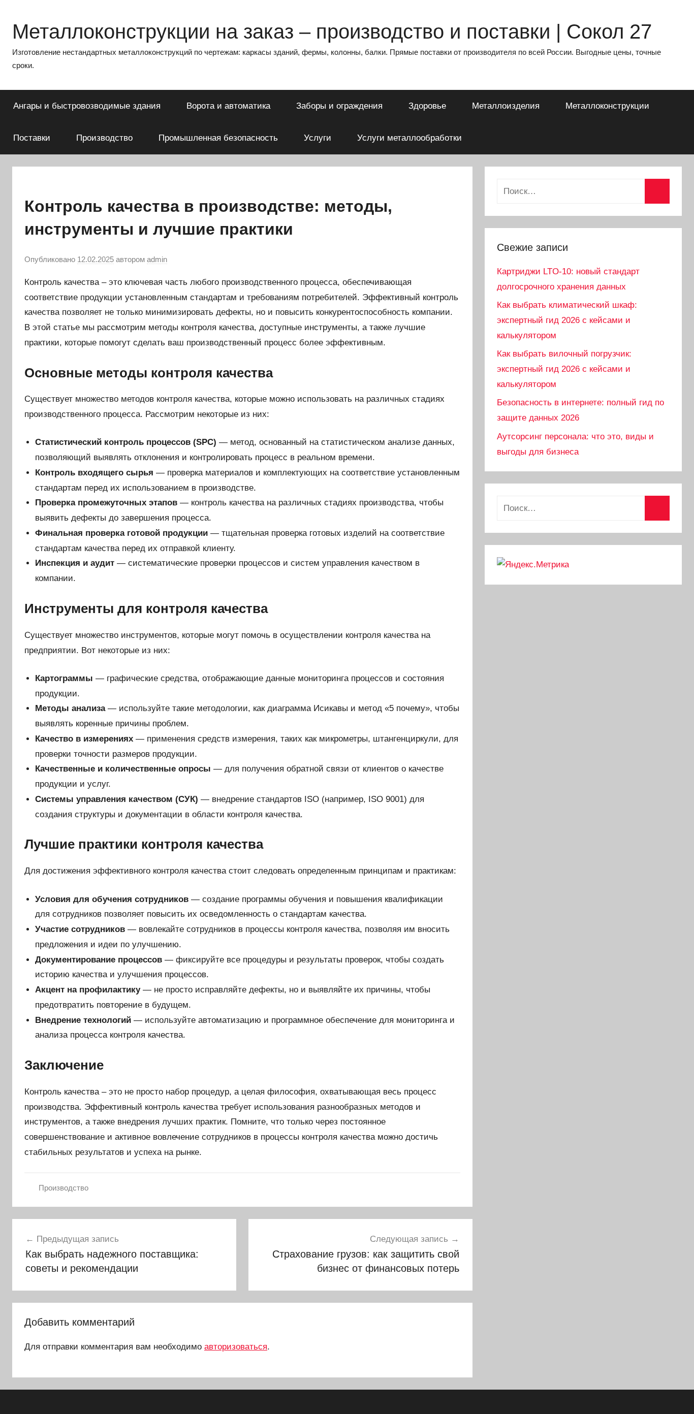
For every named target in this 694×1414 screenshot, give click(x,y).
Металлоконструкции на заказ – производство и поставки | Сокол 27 (332, 31)
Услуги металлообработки (409, 138)
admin (157, 259)
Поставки (31, 138)
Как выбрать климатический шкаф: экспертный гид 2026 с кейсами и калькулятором (567, 320)
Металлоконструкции (607, 106)
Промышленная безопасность (218, 138)
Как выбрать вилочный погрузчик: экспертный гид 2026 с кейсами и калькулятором (564, 369)
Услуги (317, 138)
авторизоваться (235, 1347)
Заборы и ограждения (339, 106)
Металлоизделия (506, 106)
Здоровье (427, 106)
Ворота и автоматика (228, 106)
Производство (104, 138)
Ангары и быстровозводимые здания (87, 106)
